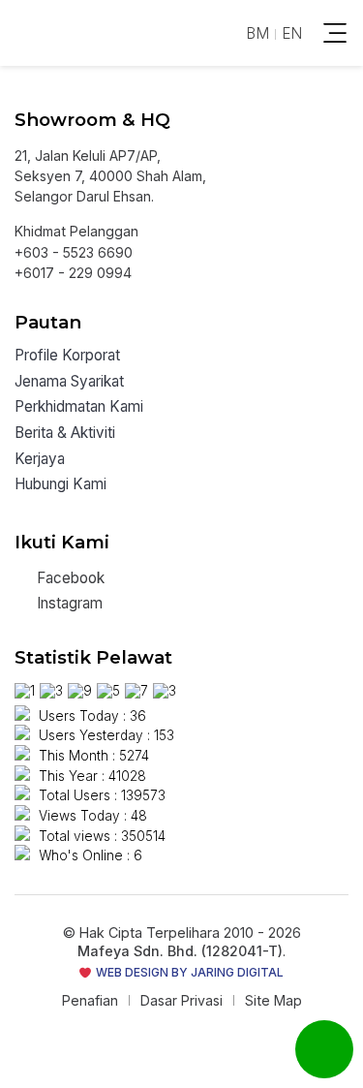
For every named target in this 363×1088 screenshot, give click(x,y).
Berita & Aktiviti (65, 433)
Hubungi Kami (60, 485)
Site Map (273, 1000)
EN (292, 33)
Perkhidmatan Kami (79, 407)
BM (257, 33)
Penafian (90, 1000)
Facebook (69, 578)
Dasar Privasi (181, 1000)
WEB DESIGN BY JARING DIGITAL (188, 972)
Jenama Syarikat (69, 382)
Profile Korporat (67, 356)
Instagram (68, 603)
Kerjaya (40, 459)
